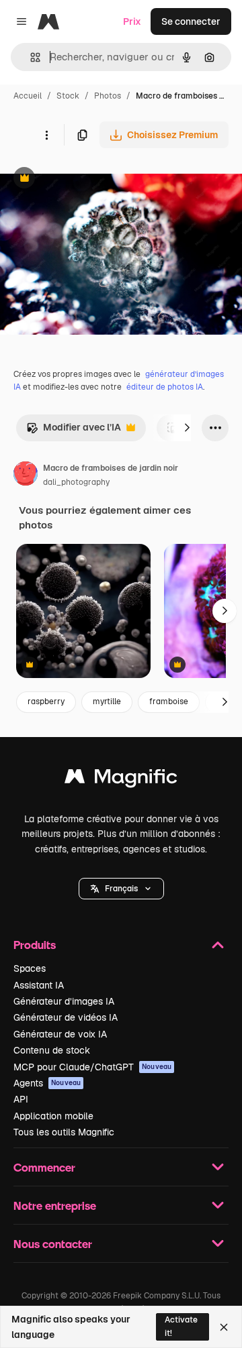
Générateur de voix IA (60, 1034)
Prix (132, 21)
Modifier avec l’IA (73, 431)
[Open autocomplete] (29, 57)
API (20, 1099)
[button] (121, 888)
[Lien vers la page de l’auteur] (25, 475)
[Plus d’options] (46, 134)
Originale (88, 179)
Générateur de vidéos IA (65, 1017)
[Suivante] (187, 427)
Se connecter (190, 21)
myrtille (107, 701)
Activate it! (181, 1326)
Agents (47, 1083)
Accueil (27, 96)
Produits (34, 945)
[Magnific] (121, 779)
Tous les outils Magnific (63, 1132)
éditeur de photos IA (164, 387)
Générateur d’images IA (63, 1001)
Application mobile (53, 1116)
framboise (168, 701)
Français (121, 888)
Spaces (29, 968)
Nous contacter (52, 1244)
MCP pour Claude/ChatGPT (92, 1067)
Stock (67, 96)
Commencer (44, 1167)
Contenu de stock (51, 1050)
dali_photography (76, 482)
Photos (107, 96)
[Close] (224, 1327)
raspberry (46, 701)
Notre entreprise (54, 1205)
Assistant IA (38, 985)
